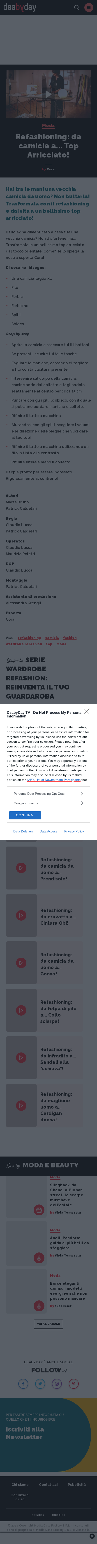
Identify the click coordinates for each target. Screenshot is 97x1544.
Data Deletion (23, 831)
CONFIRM (25, 815)
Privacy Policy (74, 831)
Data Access (48, 831)
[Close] (88, 713)
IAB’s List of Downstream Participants (54, 780)
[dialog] (48, 772)
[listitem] (48, 793)
